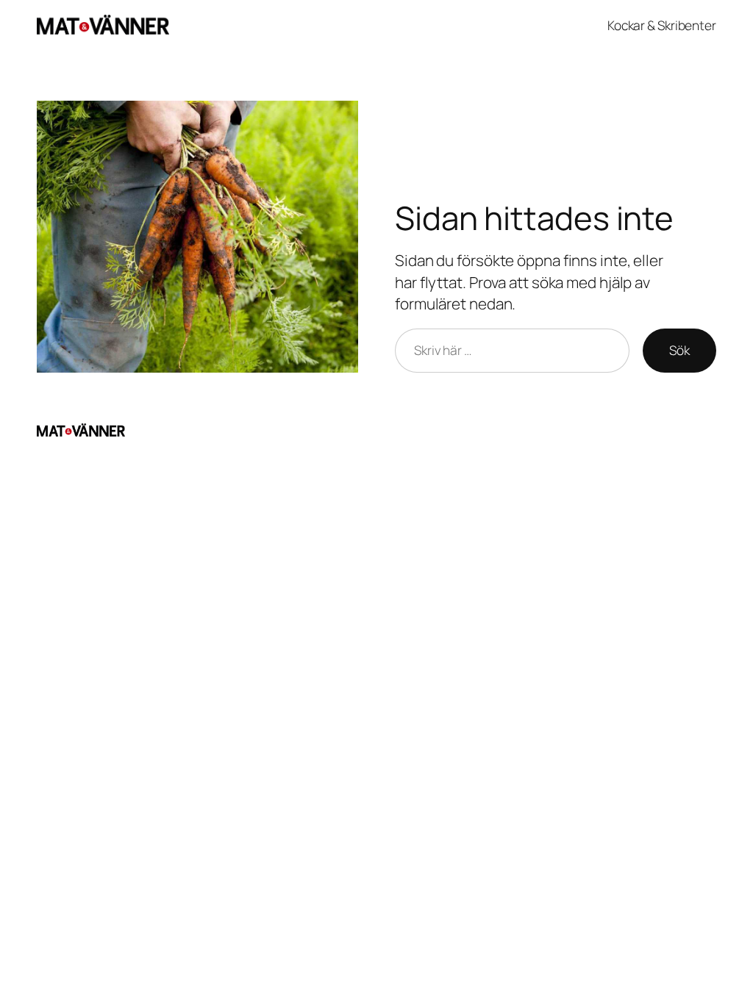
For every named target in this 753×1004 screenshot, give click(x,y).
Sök (679, 350)
